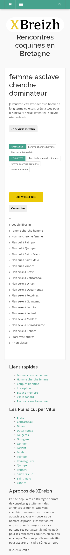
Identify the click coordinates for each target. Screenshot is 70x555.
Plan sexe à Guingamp (25, 301)
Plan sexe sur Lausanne (32, 401)
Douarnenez (25, 430)
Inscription (24, 388)
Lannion (22, 443)
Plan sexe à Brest (22, 272)
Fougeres (23, 435)
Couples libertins (28, 384)
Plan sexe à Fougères (25, 295)
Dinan (21, 426)
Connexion (18, 208)
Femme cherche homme (41, 146)
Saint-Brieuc (25, 474)
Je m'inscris (26, 197)
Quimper (23, 465)
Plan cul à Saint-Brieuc (26, 254)
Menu (19, 4)
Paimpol (22, 456)
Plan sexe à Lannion (24, 307)
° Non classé (19, 342)
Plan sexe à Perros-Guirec (28, 325)
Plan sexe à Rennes (24, 331)
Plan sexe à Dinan (23, 283)
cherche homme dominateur (43, 158)
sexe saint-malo (19, 169)
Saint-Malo (24, 478)
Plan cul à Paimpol (23, 242)
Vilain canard (25, 397)
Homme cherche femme (27, 236)
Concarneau (25, 422)
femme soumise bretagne (25, 163)
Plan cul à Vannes (22, 266)
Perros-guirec (25, 461)
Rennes (22, 470)
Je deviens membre (23, 128)
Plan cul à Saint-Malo (22, 152)
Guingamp (24, 439)
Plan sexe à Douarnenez (27, 289)
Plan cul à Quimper (24, 248)
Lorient (21, 448)
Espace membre (27, 392)
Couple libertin (21, 224)
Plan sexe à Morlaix (24, 319)
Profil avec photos (22, 337)
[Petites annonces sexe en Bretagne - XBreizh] (35, 24)
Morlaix (22, 452)
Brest (20, 417)
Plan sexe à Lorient (23, 313)
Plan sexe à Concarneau (27, 278)
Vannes (21, 483)
